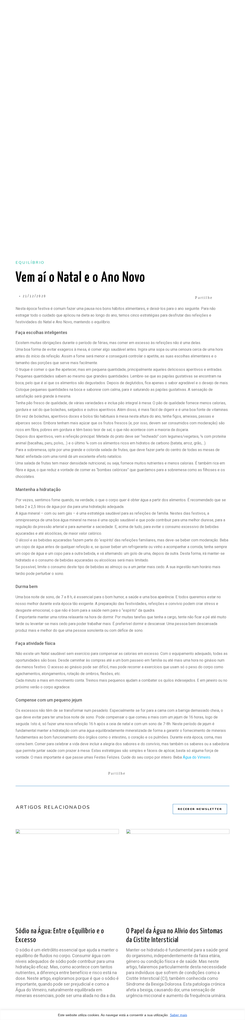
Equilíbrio (30, 262)
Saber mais (178, 1015)
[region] (122, 1015)
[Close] (240, 1017)
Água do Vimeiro (196, 757)
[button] (209, 297)
